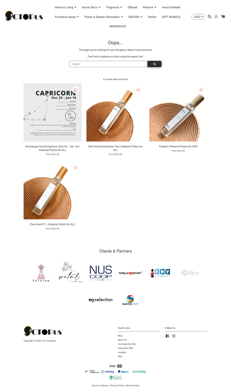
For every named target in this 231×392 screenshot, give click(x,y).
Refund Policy (132, 385)
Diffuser (133, 7)
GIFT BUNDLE (171, 17)
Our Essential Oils (127, 343)
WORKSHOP (117, 26)
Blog (120, 335)
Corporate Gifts (125, 348)
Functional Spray (66, 17)
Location (122, 352)
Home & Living (64, 7)
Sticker (152, 17)
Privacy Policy (117, 385)
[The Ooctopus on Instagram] (174, 337)
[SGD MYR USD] (198, 16)
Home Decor (90, 7)
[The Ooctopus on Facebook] (167, 337)
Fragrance (113, 7)
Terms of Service (100, 385)
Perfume (148, 7)
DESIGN (134, 17)
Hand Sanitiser (171, 7)
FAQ (120, 356)
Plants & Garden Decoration (103, 17)
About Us (122, 339)
